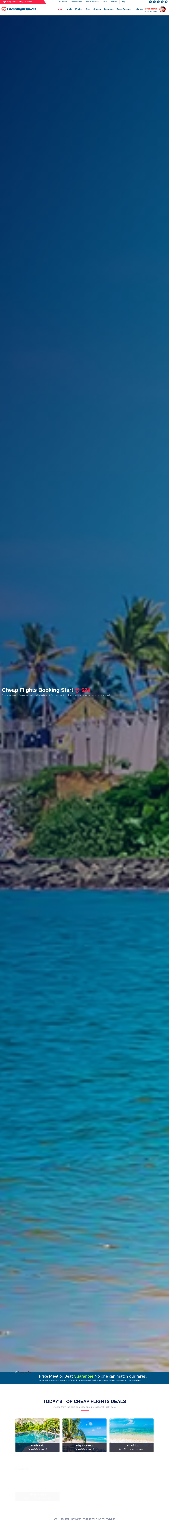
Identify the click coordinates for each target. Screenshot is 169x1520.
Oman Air (131, 1482)
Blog (123, 1)
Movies (78, 9)
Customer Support (92, 1)
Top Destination (76, 1)
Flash (37, 1445)
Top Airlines (63, 1)
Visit (132, 1445)
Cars (87, 9)
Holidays (139, 9)
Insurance (109, 9)
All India (37, 1482)
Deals (105, 1)
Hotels (69, 9)
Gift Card (114, 1)
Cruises (97, 9)
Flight (84, 1445)
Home (59, 9)
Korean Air (84, 1482)
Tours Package (124, 9)
